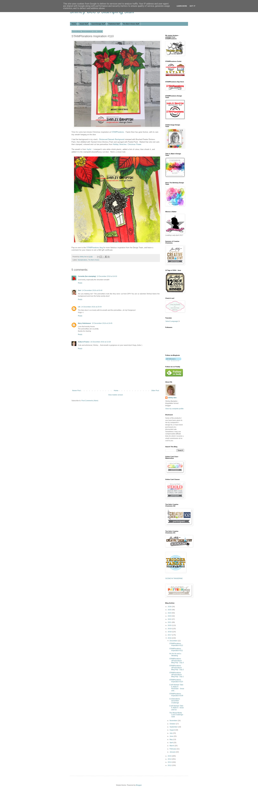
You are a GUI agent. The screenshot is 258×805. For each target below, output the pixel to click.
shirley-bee (172, 398)
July (171, 733)
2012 (170, 765)
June (172, 736)
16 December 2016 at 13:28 (100, 342)
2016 (170, 638)
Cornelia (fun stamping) (87, 276)
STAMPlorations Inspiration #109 (176, 695)
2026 (170, 607)
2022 (170, 619)
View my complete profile (174, 409)
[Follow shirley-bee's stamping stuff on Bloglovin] (173, 361)
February (173, 749)
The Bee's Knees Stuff (131, 24)
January (173, 752)
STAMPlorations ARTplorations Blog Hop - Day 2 (176, 668)
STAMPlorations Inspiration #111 (176, 649)
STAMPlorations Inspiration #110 (176, 681)
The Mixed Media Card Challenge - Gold (176, 715)
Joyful (89, 149)
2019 (170, 629)
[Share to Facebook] (106, 256)
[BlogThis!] (101, 256)
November (174, 721)
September (174, 727)
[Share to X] (103, 256)
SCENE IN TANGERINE (174, 578)
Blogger (139, 785)
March (172, 746)
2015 (170, 756)
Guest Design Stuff (98, 24)
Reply (80, 283)
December (174, 641)
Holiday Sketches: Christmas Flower (127, 144)
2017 (170, 635)
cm (79, 307)
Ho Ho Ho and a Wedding (175, 654)
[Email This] (98, 256)
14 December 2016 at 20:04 (91, 307)
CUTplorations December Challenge (174, 701)
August (172, 730)
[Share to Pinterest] (108, 256)
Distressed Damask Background (112, 139)
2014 (170, 759)
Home (74, 24)
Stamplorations (82, 260)
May (171, 739)
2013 (170, 762)
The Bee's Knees (93, 260)
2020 (170, 625)
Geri (79, 290)
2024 (170, 613)
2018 (170, 632)
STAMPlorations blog (94, 248)
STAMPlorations (117, 132)
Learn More (182, 6)
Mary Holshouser (84, 323)
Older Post (155, 390)
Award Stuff (84, 24)
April (171, 743)
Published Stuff (113, 24)
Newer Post (76, 390)
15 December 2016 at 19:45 (102, 323)
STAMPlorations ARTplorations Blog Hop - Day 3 (176, 661)
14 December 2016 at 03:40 (92, 290)
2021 (170, 622)
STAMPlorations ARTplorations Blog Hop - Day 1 (176, 674)
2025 (170, 610)
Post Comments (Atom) (89, 401)
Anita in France (83, 342)
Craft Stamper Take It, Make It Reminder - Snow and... (176, 687)
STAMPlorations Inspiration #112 (176, 644)
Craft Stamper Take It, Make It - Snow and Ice (176, 708)
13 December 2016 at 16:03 (107, 276)
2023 (170, 616)
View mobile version (115, 395)
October (173, 724)
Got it (192, 6)
